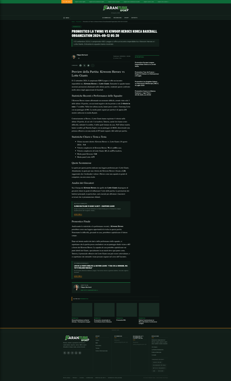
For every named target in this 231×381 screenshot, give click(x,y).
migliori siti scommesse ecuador (132, 1)
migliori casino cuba (149, 1)
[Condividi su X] (84, 65)
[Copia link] (93, 65)
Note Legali (66, 377)
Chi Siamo (154, 347)
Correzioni (89, 377)
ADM (154, 371)
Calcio (97, 340)
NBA (97, 343)
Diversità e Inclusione (115, 377)
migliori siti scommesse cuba (165, 1)
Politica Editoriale (156, 352)
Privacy (75, 377)
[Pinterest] (79, 352)
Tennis (97, 348)
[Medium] (72, 352)
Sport (126, 17)
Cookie (81, 377)
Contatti (154, 355)
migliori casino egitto (80, 1)
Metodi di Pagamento (159, 368)
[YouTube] (68, 352)
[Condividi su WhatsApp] (88, 65)
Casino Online (157, 362)
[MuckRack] (76, 352)
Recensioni (117, 17)
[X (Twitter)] (64, 352)
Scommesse (106, 17)
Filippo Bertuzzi (82, 55)
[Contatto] (79, 58)
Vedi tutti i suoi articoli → (89, 290)
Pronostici (98, 345)
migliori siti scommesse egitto (96, 1)
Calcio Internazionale (102, 351)
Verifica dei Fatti (100, 377)
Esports (134, 17)
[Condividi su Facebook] (80, 65)
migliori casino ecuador (114, 1)
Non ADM (160, 371)
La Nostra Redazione (157, 349)
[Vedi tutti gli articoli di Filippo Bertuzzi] (74, 57)
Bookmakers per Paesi (159, 365)
